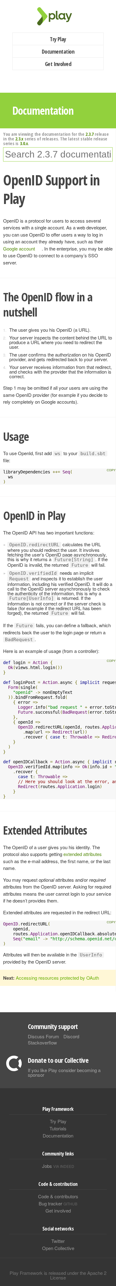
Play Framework (58, 16)
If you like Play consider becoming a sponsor (64, 1072)
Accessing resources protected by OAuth (57, 977)
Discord (71, 1036)
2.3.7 (89, 134)
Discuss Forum (43, 1036)
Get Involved (58, 64)
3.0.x (24, 143)
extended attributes (82, 854)
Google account (19, 248)
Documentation (58, 51)
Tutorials (58, 1128)
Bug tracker (58, 1203)
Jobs (58, 1166)
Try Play (58, 39)
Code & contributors (58, 1196)
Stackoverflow (42, 1042)
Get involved (58, 1210)
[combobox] (58, 154)
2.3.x (19, 138)
